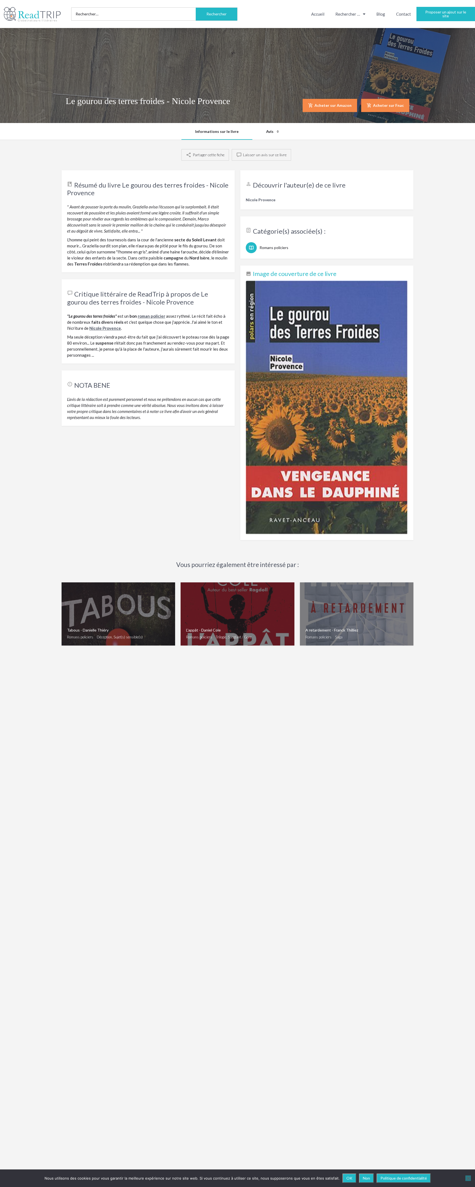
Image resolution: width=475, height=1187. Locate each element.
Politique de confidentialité (403, 1178)
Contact (403, 14)
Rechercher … (347, 14)
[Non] (468, 1178)
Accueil (317, 14)
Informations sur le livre (217, 131)
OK (349, 1178)
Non (366, 1178)
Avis (272, 131)
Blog (380, 14)
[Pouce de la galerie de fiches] (327, 408)
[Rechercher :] (133, 14)
